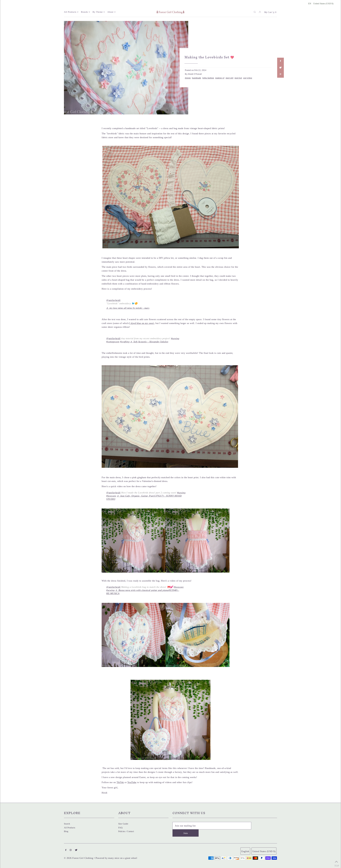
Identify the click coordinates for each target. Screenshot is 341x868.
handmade (196, 78)
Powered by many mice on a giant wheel (116, 858)
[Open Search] (254, 11)
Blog (66, 831)
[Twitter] (76, 850)
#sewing (175, 338)
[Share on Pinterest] (280, 74)
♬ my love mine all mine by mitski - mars (127, 308)
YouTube (131, 782)
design (188, 78)
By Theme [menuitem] (98, 12)
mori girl (229, 78)
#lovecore (111, 495)
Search (67, 824)
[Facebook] (65, 850)
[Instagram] (71, 850)
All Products (69, 827)
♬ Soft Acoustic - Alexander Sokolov (149, 341)
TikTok (120, 782)
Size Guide (123, 824)
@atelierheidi (113, 300)
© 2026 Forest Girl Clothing (78, 858)
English (245, 851)
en (309, 3)
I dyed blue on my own (141, 323)
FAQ (120, 827)
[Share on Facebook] (280, 61)
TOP (336, 864)
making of (219, 78)
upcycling (247, 78)
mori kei (238, 78)
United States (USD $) (323, 3)
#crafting (124, 341)
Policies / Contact (126, 831)
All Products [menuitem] (70, 12)
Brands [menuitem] (84, 12)
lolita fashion (208, 78)
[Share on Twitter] (280, 67)
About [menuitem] (110, 12)
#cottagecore (112, 341)
